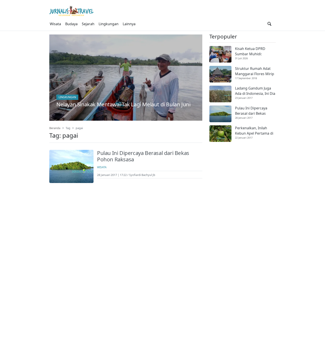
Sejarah (88, 23)
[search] (269, 24)
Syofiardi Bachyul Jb (142, 175)
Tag (68, 128)
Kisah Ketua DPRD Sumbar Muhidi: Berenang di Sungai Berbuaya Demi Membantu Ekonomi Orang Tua (252, 51)
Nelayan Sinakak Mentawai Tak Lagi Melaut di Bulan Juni (123, 104)
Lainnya (129, 23)
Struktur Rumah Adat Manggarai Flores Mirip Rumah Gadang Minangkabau (254, 71)
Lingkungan (109, 23)
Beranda (54, 128)
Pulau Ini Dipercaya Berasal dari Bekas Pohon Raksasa (143, 156)
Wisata (55, 23)
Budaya (71, 23)
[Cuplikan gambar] (220, 54)
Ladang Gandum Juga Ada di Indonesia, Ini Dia (255, 91)
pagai (79, 128)
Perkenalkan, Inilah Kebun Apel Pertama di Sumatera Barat (254, 131)
